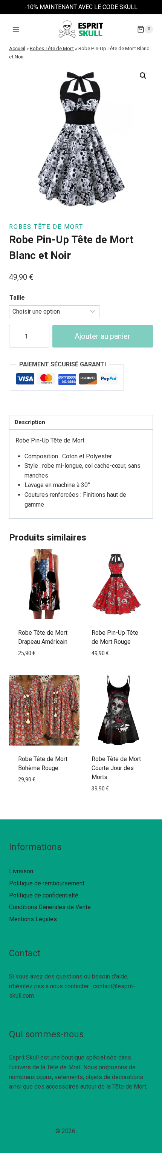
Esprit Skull (92, 1131)
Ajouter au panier (102, 336)
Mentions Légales (33, 919)
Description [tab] (30, 422)
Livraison (21, 871)
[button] (143, 76)
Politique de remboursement (46, 883)
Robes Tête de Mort (52, 48)
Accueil (17, 48)
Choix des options (44, 670)
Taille (17, 297)
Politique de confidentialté (43, 895)
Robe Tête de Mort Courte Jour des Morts (116, 768)
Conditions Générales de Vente (50, 907)
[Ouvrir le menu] (16, 29)
